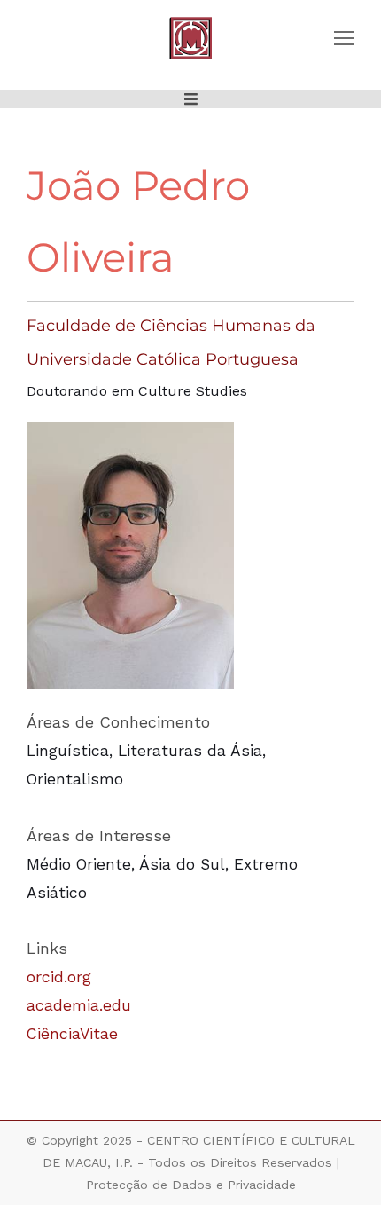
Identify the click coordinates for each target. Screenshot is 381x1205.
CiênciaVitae (72, 1034)
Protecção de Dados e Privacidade (191, 1184)
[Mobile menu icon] (343, 38)
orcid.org (59, 977)
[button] (191, 98)
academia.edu (79, 1005)
